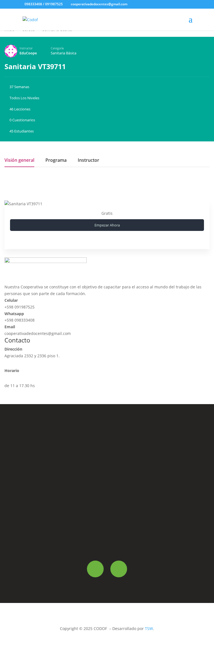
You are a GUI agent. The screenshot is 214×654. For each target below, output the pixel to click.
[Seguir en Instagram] (118, 569)
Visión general (19, 160)
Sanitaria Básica (63, 52)
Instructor (26, 48)
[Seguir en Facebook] (95, 569)
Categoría (57, 48)
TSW (149, 628)
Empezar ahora (107, 225)
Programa (56, 160)
